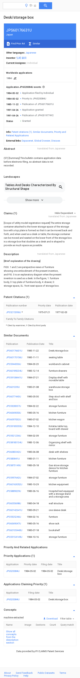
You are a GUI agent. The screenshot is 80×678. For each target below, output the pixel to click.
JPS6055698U (13, 503)
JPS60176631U (14, 350)
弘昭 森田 (21, 57)
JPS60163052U (14, 484)
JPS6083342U (13, 452)
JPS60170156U (14, 357)
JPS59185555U (14, 426)
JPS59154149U (14, 537)
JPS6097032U (13, 419)
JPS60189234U (14, 370)
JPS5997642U (13, 477)
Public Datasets (46, 672)
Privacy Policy (11, 675)
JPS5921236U (13, 435)
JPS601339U (13, 387)
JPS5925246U (13, 516)
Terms (63, 672)
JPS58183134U (14, 442)
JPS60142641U (14, 510)
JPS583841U (13, 458)
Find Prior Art (18, 43)
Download (52, 618)
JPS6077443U (13, 396)
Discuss (55, 140)
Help (25, 675)
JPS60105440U (14, 530)
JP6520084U (13, 571)
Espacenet (27, 140)
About (7, 672)
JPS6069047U (13, 523)
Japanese (30, 52)
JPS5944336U (13, 364)
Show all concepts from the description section (12, 637)
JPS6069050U (13, 412)
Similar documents (43, 132)
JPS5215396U (14, 312)
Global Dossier (42, 140)
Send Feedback (24, 672)
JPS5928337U (13, 406)
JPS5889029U (13, 491)
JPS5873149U (13, 465)
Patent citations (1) (22, 132)
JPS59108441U (14, 377)
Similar (36, 43)
